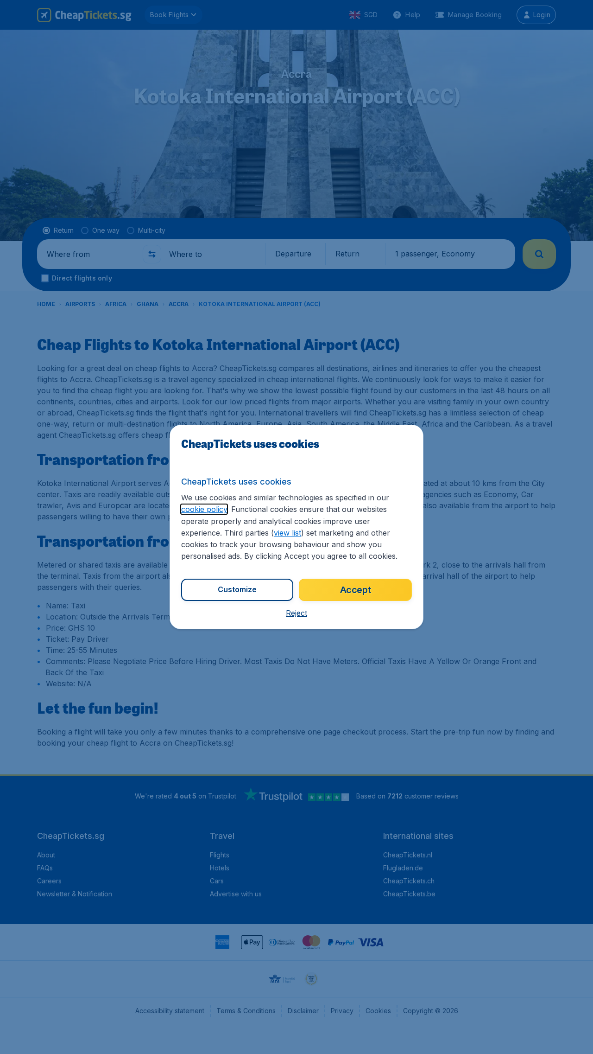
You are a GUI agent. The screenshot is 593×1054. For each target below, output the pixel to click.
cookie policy (204, 509)
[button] (296, 613)
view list (287, 532)
